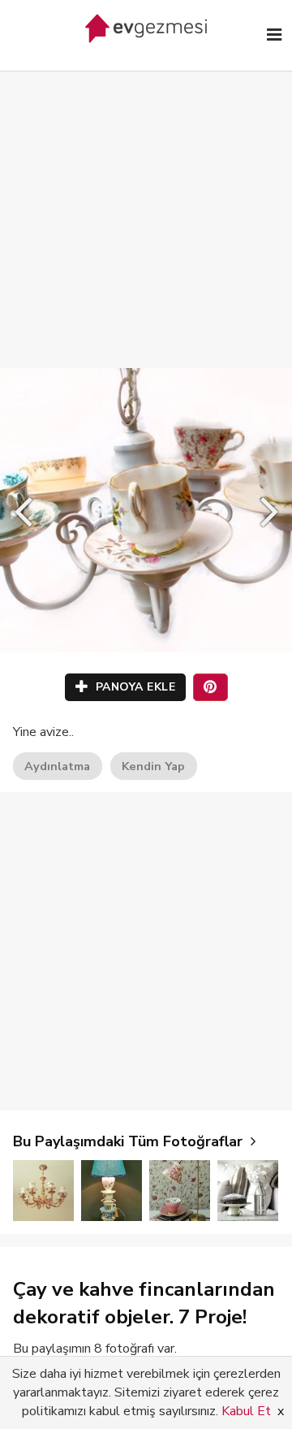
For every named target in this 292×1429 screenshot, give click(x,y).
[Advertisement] (146, 203)
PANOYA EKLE (133, 687)
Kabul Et (246, 1411)
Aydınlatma (57, 766)
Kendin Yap (153, 766)
